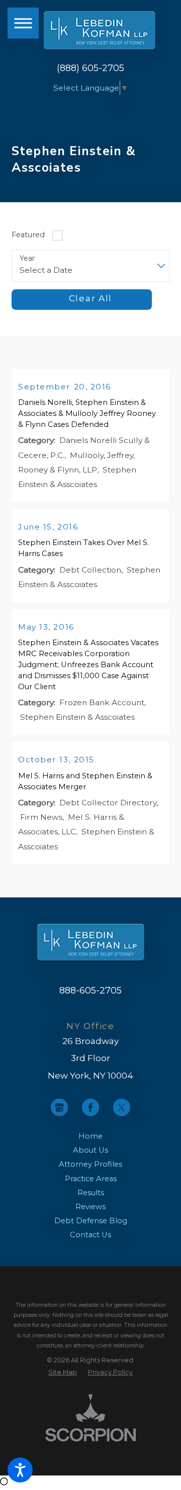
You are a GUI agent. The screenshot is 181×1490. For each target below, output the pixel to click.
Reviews (90, 1206)
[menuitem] (91, 1136)
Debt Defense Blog (90, 1220)
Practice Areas (91, 1178)
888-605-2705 (90, 990)
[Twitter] (121, 1107)
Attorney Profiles (90, 1164)
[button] (20, 1469)
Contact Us (90, 1234)
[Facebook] (90, 1107)
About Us (90, 1150)
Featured (28, 234)
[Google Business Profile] (59, 1107)
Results (90, 1192)
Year (27, 258)
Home (90, 1136)
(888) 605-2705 (90, 68)
